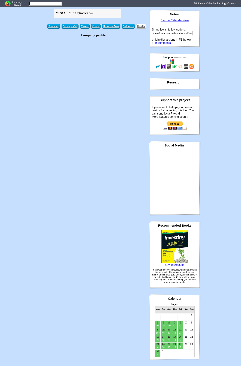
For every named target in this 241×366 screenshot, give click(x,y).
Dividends (128, 26)
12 (174, 329)
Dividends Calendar (205, 3)
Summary (53, 26)
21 (186, 337)
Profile (141, 26)
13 (180, 329)
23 (157, 344)
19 (174, 337)
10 (163, 329)
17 (163, 337)
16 (157, 337)
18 (169, 337)
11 (169, 329)
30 (157, 351)
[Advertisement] (93, 62)
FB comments (162, 42)
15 (191, 329)
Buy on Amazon (175, 264)
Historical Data (111, 26)
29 (191, 344)
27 (180, 344)
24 (163, 344)
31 (163, 351)
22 (191, 337)
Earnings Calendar (227, 3)
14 (186, 329)
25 (169, 344)
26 (174, 344)
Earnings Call (70, 26)
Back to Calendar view (175, 20)
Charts (96, 26)
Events (85, 26)
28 (186, 344)
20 (180, 337)
